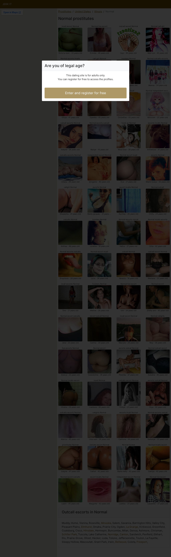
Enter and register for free (85, 93)
